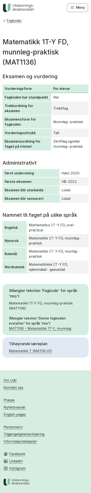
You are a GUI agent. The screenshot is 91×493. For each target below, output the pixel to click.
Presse (9, 400)
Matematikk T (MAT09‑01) (30, 351)
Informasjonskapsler (20, 441)
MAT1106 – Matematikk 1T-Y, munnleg (40, 328)
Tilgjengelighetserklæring (24, 434)
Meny (80, 7)
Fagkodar (14, 20)
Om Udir (10, 380)
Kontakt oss (13, 387)
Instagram (17, 468)
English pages (15, 414)
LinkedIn (16, 461)
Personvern (13, 427)
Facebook (17, 454)
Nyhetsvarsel (14, 407)
